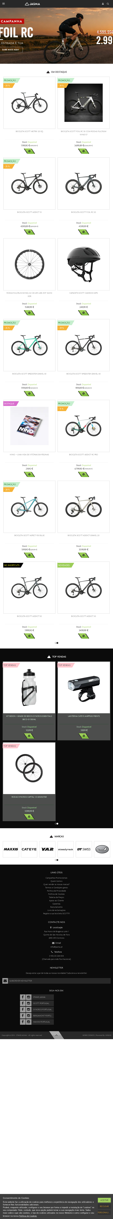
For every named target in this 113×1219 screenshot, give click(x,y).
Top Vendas (59, 656)
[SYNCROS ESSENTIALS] (84, 1011)
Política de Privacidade (56, 1070)
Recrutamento (56, 1087)
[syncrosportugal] (23, 1189)
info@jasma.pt (56, 1127)
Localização (58, 1107)
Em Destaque (59, 72)
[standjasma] (23, 1177)
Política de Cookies (56, 1074)
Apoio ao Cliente (56, 1080)
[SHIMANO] (11, 1029)
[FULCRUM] (102, 1011)
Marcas (59, 998)
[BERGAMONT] (47, 1011)
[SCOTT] (11, 1011)
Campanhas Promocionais (56, 1058)
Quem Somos (56, 1061)
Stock (24, 142)
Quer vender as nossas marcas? (56, 1064)
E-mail (58, 1123)
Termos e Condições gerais (56, 1067)
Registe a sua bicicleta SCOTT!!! (56, 1093)
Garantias (56, 1083)
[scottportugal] (23, 1183)
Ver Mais (29, 151)
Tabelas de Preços (56, 1077)
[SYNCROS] (65, 1011)
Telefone (58, 1132)
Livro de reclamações (57, 1090)
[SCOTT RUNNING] (29, 1011)
